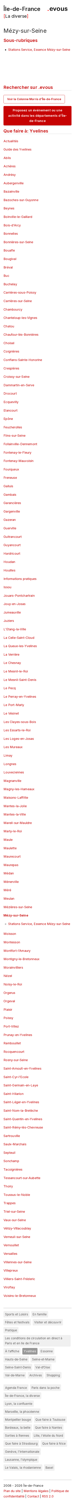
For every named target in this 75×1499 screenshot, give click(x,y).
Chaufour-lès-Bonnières (20, 334)
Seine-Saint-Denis (18, 1367)
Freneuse (10, 477)
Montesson (11, 942)
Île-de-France (21, 9)
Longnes (9, 764)
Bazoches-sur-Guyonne (20, 200)
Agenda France (16, 1388)
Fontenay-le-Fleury (17, 452)
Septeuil (9, 1152)
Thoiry (8, 1186)
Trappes (9, 1203)
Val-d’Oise (42, 1367)
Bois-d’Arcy (12, 225)
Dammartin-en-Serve (18, 385)
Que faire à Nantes (48, 1427)
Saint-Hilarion (13, 1094)
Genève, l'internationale (22, 1451)
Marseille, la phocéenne (22, 1411)
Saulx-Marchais (14, 1144)
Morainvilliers (13, 967)
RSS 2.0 (48, 1496)
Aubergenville (13, 183)
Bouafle (9, 250)
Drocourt (10, 393)
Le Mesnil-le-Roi (15, 671)
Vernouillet (11, 1245)
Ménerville (11, 882)
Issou (7, 587)
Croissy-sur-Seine (16, 376)
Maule (8, 839)
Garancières (12, 503)
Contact (33, 1496)
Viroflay (9, 1287)
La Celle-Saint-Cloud (18, 638)
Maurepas (10, 865)
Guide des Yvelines (17, 149)
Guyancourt (12, 545)
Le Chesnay (12, 663)
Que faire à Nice (54, 1443)
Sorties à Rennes (17, 1435)
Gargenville (11, 511)
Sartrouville (11, 1136)
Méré (7, 890)
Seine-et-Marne (43, 1359)
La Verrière (11, 654)
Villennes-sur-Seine (17, 1262)
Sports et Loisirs (16, 1314)
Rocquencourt (13, 1051)
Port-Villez (11, 1026)
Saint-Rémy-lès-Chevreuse (23, 1127)
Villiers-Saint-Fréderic (19, 1279)
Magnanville (12, 781)
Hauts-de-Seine (16, 1359)
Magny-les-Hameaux (18, 789)
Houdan (9, 562)
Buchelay (10, 284)
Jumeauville (12, 612)
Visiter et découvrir (48, 1322)
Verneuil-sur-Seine (16, 1237)
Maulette (9, 848)
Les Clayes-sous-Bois (19, 722)
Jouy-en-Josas (14, 604)
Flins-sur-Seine (14, 435)
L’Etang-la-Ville (14, 629)
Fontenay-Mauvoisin (18, 461)
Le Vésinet (11, 713)
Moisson (9, 934)
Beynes (8, 208)
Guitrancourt (12, 537)
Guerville (9, 528)
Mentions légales (36, 1491)
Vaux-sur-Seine (14, 1220)
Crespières (11, 368)
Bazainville (11, 191)
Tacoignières (12, 1169)
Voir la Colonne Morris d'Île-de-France (34, 99)
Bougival (9, 259)
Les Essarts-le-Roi (17, 730)
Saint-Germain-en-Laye (20, 1085)
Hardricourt (11, 553)
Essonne (47, 1351)
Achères (9, 166)
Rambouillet (12, 1043)
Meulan (8, 898)
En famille (40, 1314)
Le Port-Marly (13, 705)
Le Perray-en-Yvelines (19, 696)
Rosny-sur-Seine (15, 1060)
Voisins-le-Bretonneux (19, 1296)
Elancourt (10, 410)
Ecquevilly (10, 402)
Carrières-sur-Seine (17, 301)
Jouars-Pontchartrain (19, 595)
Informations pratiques (19, 579)
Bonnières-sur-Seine (18, 242)
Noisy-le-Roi (12, 984)
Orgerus (9, 993)
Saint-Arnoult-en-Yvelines (22, 1068)
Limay (7, 755)
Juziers (8, 621)
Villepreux (10, 1270)
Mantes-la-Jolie (15, 806)
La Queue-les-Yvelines (20, 646)
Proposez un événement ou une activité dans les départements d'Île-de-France (37, 115)
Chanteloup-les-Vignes (20, 318)
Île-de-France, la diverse (22, 1395)
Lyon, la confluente (18, 1403)
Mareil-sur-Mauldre (17, 823)
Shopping (53, 1375)
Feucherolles (12, 427)
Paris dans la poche (45, 1388)
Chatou (8, 326)
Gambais (9, 494)
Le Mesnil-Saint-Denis (19, 680)
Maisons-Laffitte (15, 797)
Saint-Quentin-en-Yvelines (22, 1119)
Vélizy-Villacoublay (17, 1228)
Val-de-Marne (15, 1375)
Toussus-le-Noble (16, 1195)
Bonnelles (10, 233)
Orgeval (9, 1001)
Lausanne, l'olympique (21, 1459)
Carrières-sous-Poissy (19, 292)
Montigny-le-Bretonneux (21, 959)
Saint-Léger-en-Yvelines (21, 1102)
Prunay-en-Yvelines (17, 1035)
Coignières (11, 351)
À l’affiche (12, 1351)
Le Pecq (9, 688)
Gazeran (9, 520)
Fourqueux (11, 469)
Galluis (8, 486)
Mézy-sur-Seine (15, 915)
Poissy (8, 1018)
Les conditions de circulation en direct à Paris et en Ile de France (33, 1340)
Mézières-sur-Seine (17, 907)
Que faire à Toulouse (50, 1419)
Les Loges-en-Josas (18, 738)
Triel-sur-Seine (14, 1211)
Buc (6, 275)
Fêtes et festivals (17, 1322)
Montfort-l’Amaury (17, 951)
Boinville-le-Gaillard (17, 217)
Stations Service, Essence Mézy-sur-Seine (39, 49)
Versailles (10, 1253)
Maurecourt (12, 856)
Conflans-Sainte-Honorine (22, 360)
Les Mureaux (12, 747)
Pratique (11, 1330)
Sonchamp (11, 1161)
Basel (49, 1467)
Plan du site (12, 1491)
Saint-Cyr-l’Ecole (15, 1077)
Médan (8, 873)
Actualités (10, 141)
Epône (8, 419)
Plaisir (7, 1009)
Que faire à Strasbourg (21, 1443)
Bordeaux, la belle (17, 1427)
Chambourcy (12, 309)
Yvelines (30, 1351)
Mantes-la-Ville (14, 814)
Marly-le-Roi (12, 831)
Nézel (7, 976)
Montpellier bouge (18, 1419)
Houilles (9, 570)
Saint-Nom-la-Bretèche (20, 1110)
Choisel (8, 343)
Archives (35, 1375)
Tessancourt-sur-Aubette (21, 1178)
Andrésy (9, 175)
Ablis (7, 158)
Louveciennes (13, 772)
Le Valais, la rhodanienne (23, 1467)
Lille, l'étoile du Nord (48, 1435)
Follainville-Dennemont (20, 444)
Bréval (8, 267)
